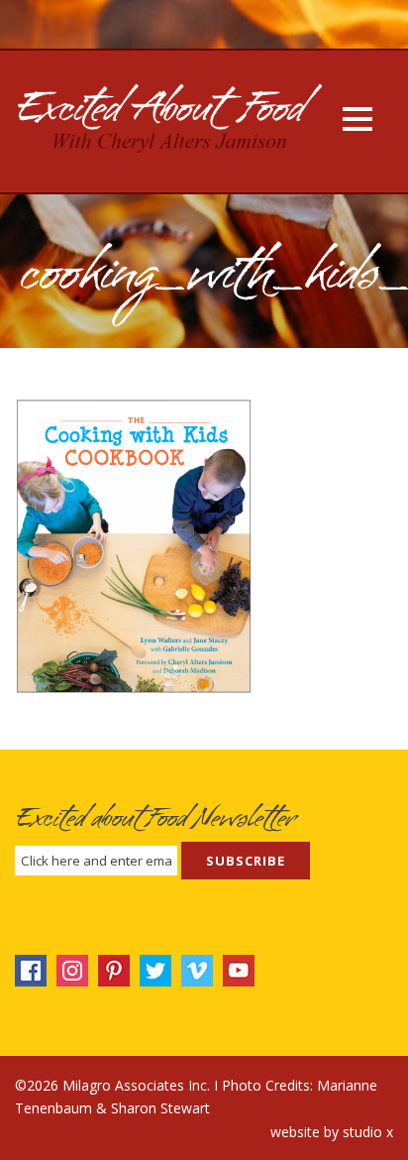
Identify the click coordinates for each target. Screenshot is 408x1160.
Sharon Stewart (160, 1108)
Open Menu (357, 118)
